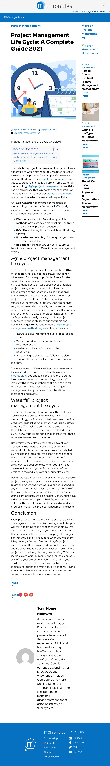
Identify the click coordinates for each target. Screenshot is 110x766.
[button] (104, 5)
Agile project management (44, 186)
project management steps (55, 179)
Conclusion (20, 160)
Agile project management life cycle (33, 153)
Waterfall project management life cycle (35, 157)
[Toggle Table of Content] (54, 149)
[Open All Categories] (23, 17)
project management (59, 193)
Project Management (26, 25)
